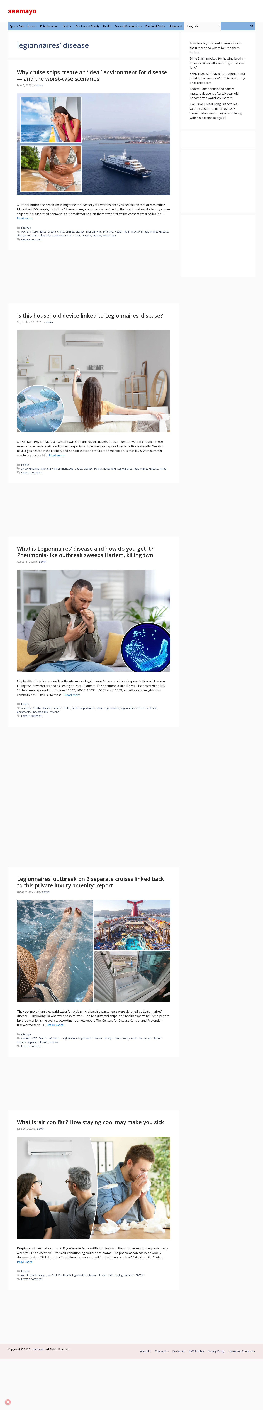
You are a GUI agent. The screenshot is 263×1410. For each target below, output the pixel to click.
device (78, 468)
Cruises (70, 231)
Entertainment (49, 26)
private (148, 1038)
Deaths (36, 708)
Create (52, 231)
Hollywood (175, 26)
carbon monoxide (62, 468)
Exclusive (108, 231)
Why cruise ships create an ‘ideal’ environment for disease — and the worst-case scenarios (92, 75)
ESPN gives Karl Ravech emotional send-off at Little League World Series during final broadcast (218, 78)
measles (32, 235)
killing (99, 708)
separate (33, 1042)
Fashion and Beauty (87, 26)
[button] (252, 26)
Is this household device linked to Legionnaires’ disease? (90, 315)
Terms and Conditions (241, 1351)
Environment (93, 231)
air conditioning (30, 468)
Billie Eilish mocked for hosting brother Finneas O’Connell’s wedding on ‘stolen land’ (217, 63)
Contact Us (162, 1351)
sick (110, 1275)
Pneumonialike (40, 711)
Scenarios (58, 235)
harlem (57, 708)
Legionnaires (124, 468)
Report (158, 1038)
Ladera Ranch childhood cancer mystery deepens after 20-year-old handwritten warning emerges (214, 93)
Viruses (97, 235)
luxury (126, 1038)
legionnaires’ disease (156, 231)
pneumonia (23, 711)
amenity (26, 1038)
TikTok (139, 1275)
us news (86, 235)
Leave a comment (31, 239)
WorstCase (109, 235)
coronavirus (39, 231)
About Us (146, 1351)
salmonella (44, 235)
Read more (24, 218)
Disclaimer (178, 1351)
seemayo (22, 11)
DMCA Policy (196, 1351)
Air (22, 1275)
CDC (34, 1038)
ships (68, 235)
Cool (54, 1275)
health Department (83, 708)
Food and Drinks (155, 26)
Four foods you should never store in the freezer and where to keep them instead (216, 47)
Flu (60, 1275)
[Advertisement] (93, 277)
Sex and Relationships (128, 26)
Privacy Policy (216, 1351)
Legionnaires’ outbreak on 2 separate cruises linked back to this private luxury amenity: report (90, 882)
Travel (76, 235)
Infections (136, 231)
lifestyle (21, 235)
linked (163, 468)
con (48, 1275)
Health (107, 26)
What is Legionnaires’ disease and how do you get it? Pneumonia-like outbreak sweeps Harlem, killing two (85, 552)
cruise (60, 231)
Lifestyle (66, 26)
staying (118, 1275)
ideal (126, 231)
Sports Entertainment (23, 26)
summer (129, 1275)
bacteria (26, 231)
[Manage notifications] (8, 1402)
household (109, 468)
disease (80, 231)
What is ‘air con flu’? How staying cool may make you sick (90, 1122)
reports (21, 1042)
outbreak (151, 708)
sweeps (54, 711)
